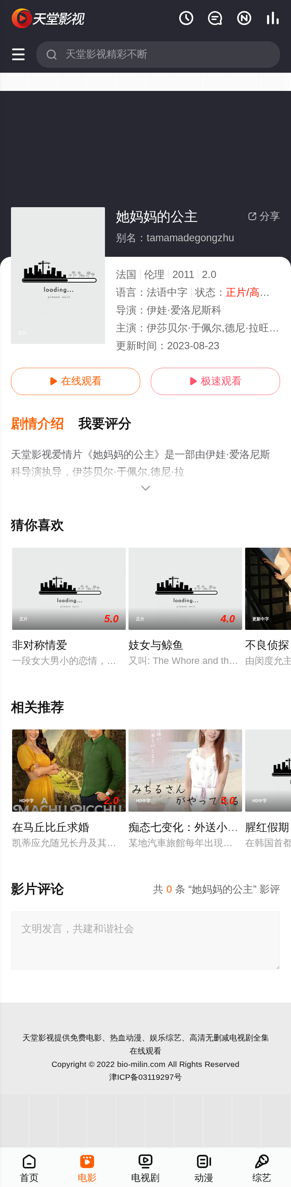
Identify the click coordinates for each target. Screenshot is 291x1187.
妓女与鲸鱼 (155, 645)
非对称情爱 (39, 645)
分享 (264, 216)
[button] (44, 424)
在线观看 (75, 381)
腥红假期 (267, 827)
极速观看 (215, 381)
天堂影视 (38, 1037)
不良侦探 (267, 645)
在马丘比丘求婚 (50, 827)
